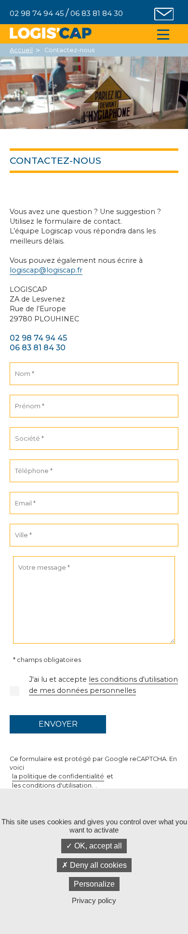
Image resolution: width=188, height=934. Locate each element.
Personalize (94, 884)
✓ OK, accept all (94, 846)
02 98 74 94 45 (38, 338)
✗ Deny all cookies (94, 865)
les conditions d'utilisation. (52, 785)
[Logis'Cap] (51, 33)
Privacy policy (94, 900)
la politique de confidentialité (58, 776)
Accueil (21, 50)
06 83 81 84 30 (38, 347)
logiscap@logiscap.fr (46, 270)
